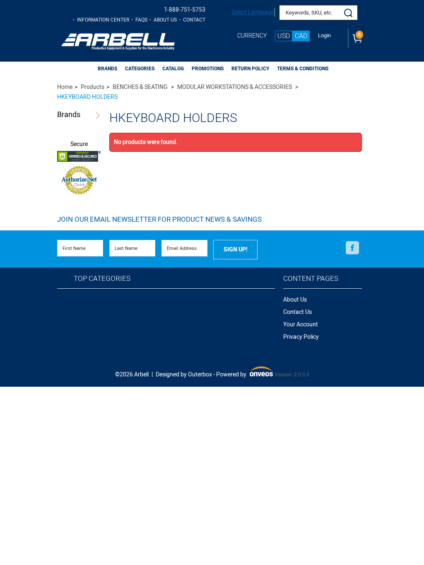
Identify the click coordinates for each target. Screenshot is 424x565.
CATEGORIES (139, 68)
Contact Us (297, 312)
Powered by (243, 375)
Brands (68, 115)
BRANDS (107, 68)
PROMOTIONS (208, 68)
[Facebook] (352, 248)
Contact (194, 20)
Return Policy (250, 68)
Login (324, 35)
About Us (165, 20)
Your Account (300, 324)
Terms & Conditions (302, 68)
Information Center (103, 20)
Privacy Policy (301, 337)
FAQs (141, 20)
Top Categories (102, 278)
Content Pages (310, 278)
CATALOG (173, 68)
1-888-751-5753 (184, 9)
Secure (79, 144)
